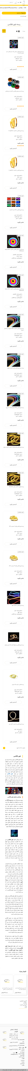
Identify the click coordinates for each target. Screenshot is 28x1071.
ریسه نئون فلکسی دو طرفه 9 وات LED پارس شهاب (14, 645)
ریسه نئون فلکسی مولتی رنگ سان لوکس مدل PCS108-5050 (15, 52)
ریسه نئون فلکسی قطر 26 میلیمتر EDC (16, 566)
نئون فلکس (10, 774)
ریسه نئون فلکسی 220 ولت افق (18, 605)
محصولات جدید (21, 13)
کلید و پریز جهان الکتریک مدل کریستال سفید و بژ (20, 988)
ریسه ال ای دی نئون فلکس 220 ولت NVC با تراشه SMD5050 (14, 250)
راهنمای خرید (4, 31)
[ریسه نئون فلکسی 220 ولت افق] (13, 597)
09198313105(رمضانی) (13, 1046)
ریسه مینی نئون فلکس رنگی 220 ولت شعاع (16, 368)
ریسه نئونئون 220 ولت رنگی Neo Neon (16, 487)
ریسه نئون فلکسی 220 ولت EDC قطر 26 (16, 131)
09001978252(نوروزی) (13, 1049)
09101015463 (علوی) (14, 1042)
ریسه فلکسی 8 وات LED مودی (18, 684)
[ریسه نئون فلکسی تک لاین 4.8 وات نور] (13, 716)
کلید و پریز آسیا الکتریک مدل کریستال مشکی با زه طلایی (7, 988)
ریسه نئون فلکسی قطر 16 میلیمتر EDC (16, 526)
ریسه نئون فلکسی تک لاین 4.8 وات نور (16, 724)
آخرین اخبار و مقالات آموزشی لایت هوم (23, 1004)
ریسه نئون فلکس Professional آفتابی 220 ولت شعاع (14, 447)
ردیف (24, 31)
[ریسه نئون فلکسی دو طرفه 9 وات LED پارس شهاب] (13, 637)
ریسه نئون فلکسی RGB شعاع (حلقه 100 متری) (15, 407)
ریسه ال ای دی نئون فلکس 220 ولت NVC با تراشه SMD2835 (14, 289)
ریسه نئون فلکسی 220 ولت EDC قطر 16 (16, 170)
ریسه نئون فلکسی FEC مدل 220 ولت (16, 210)
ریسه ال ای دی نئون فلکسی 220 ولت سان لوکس (14, 91)
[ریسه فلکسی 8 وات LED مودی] (13, 676)
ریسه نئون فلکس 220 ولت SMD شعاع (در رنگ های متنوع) (14, 329)
